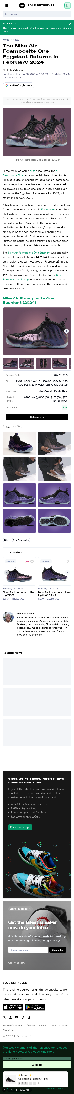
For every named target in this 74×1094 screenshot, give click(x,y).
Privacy (43, 1025)
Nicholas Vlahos (13, 70)
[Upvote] (32, 561)
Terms (52, 1025)
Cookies (63, 1025)
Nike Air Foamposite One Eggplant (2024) (28, 300)
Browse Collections (13, 1025)
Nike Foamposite (21, 540)
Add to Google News (20, 85)
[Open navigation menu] (7, 5)
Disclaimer (8, 1030)
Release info (37, 416)
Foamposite (48, 209)
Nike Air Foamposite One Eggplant (29, 252)
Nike (32, 171)
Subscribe (57, 949)
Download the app (20, 827)
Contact (31, 1025)
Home (6, 39)
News (16, 39)
